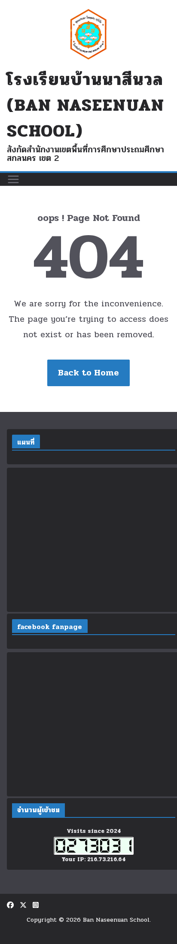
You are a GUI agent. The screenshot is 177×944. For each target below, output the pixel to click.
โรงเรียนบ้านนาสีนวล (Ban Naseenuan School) (86, 105)
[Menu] (13, 179)
